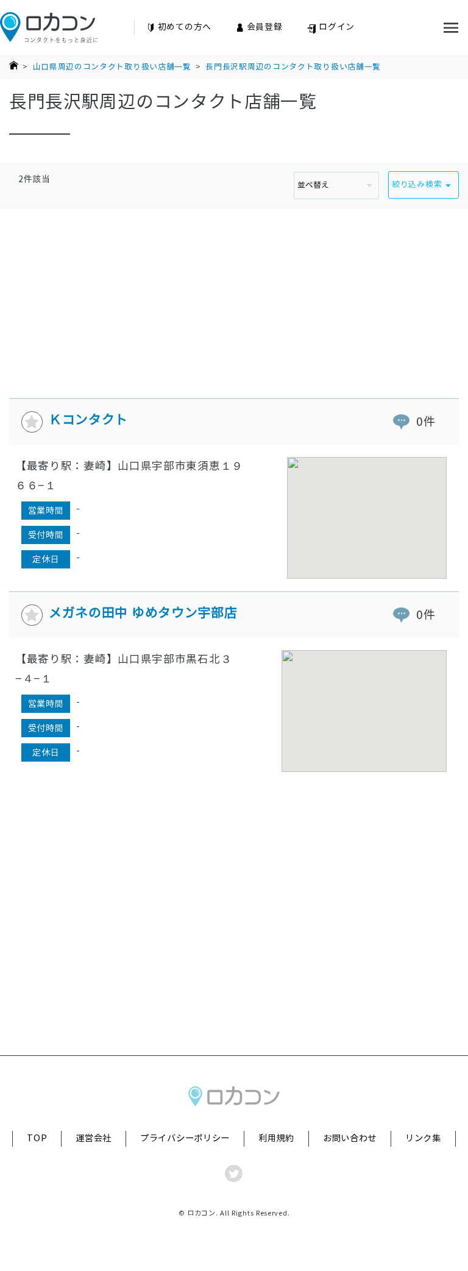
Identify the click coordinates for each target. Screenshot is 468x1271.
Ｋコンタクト (88, 419)
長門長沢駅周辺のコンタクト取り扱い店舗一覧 (293, 67)
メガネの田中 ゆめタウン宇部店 (143, 612)
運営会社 (94, 1138)
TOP (37, 1138)
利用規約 (276, 1138)
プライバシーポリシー (185, 1138)
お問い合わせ (350, 1138)
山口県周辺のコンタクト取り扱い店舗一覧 (112, 67)
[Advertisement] (234, 294)
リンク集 (423, 1138)
